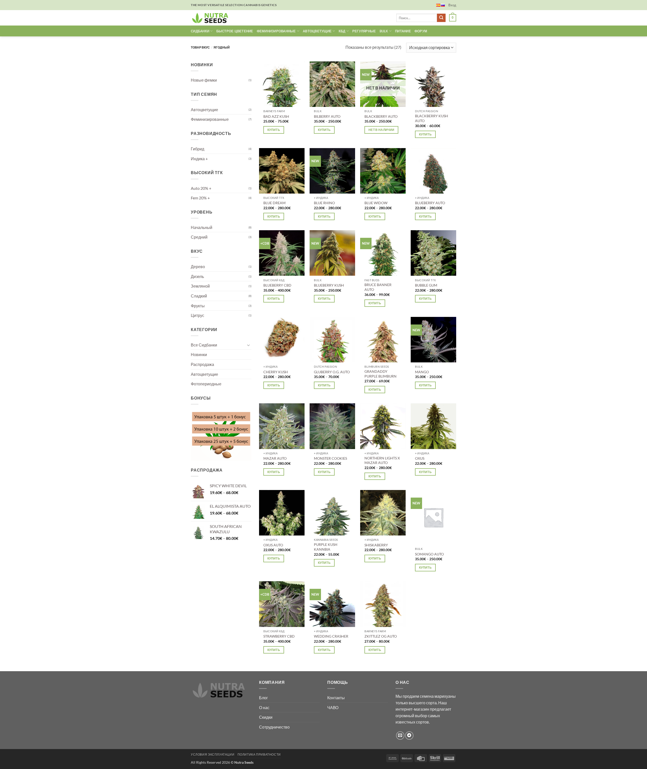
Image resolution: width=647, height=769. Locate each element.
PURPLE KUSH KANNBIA (325, 546)
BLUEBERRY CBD (277, 285)
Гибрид (197, 148)
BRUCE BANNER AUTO (377, 287)
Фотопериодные (206, 383)
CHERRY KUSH (275, 372)
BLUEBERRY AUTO (430, 203)
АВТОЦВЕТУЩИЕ (317, 31)
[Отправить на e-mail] (400, 735)
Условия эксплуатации (212, 754)
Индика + (199, 158)
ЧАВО (332, 707)
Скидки (265, 717)
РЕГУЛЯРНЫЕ (364, 31)
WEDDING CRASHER (331, 636)
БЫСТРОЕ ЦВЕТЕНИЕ (234, 31)
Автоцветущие (204, 109)
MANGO (422, 372)
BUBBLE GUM (426, 285)
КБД (342, 31)
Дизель (197, 276)
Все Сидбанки (204, 344)
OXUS (419, 458)
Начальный (201, 227)
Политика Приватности (259, 754)
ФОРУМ (420, 31)
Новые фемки (204, 80)
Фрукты (198, 305)
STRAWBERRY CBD (279, 636)
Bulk (384, 31)
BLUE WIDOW (375, 203)
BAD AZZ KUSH (276, 116)
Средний (199, 237)
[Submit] (441, 18)
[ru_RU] (443, 5)
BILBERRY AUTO (327, 116)
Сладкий (199, 295)
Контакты (336, 697)
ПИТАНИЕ (403, 31)
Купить (273, 129)
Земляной (200, 286)
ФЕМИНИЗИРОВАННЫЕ (276, 31)
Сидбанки (200, 31)
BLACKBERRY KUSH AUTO (431, 118)
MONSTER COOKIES (330, 458)
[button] (452, 5)
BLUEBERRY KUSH (329, 285)
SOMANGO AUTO (429, 554)
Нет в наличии (381, 129)
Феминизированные (210, 119)
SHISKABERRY (376, 545)
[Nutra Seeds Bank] (212, 17)
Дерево (198, 266)
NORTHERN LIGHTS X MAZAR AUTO (382, 460)
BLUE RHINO (324, 203)
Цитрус (197, 315)
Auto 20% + (201, 187)
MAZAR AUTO (275, 458)
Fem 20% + (200, 197)
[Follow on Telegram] (409, 735)
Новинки (199, 354)
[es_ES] (438, 5)
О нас (264, 707)
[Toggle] (248, 345)
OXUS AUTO (273, 545)
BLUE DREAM (274, 203)
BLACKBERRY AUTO (381, 116)
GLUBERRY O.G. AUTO (332, 372)
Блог (263, 697)
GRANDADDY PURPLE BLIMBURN (380, 373)
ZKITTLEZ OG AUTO (380, 636)
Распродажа (202, 364)
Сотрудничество (274, 727)
